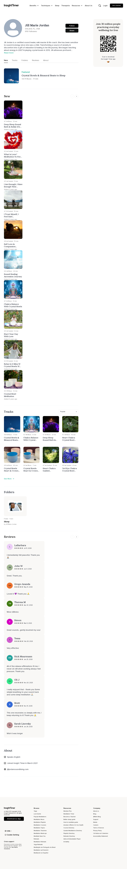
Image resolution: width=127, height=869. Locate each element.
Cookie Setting (13, 835)
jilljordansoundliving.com (17, 769)
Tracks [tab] (14, 60)
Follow (72, 26)
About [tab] (46, 60)
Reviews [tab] (35, 60)
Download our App (14, 819)
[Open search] (100, 6)
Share (72, 30)
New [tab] (6, 60)
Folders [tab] (24, 60)
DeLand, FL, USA (32, 29)
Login (105, 5)
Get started (116, 5)
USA (8, 831)
